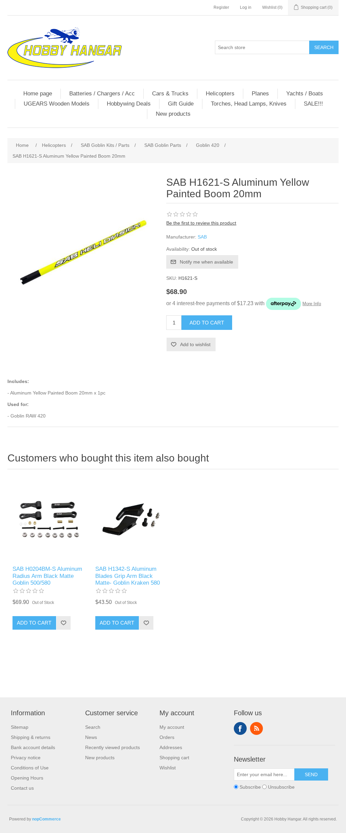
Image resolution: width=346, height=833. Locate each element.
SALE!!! (313, 103)
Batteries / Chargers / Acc (102, 93)
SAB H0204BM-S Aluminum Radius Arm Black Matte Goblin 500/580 (47, 576)
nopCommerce (46, 819)
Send (311, 774)
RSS (256, 728)
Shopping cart (174, 757)
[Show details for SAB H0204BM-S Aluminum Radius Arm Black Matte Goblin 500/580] (49, 519)
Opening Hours (27, 778)
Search (323, 47)
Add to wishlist (195, 344)
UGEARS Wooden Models (57, 103)
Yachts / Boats (304, 93)
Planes (260, 93)
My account (171, 727)
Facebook (240, 728)
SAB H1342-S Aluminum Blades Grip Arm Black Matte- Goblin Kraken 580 (127, 576)
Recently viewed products (112, 747)
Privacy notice (26, 757)
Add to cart (207, 322)
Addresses (170, 747)
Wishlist (167, 767)
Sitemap (19, 727)
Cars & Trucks (170, 93)
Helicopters (220, 93)
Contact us (22, 788)
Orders (166, 737)
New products (173, 114)
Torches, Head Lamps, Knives (249, 103)
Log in (245, 7)
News (91, 737)
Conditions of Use (30, 767)
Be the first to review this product (201, 223)
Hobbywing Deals (129, 103)
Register (221, 7)
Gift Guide (181, 103)
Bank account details (33, 747)
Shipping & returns (30, 737)
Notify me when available (206, 262)
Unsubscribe (281, 787)
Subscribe (250, 787)
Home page (37, 93)
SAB (202, 237)
